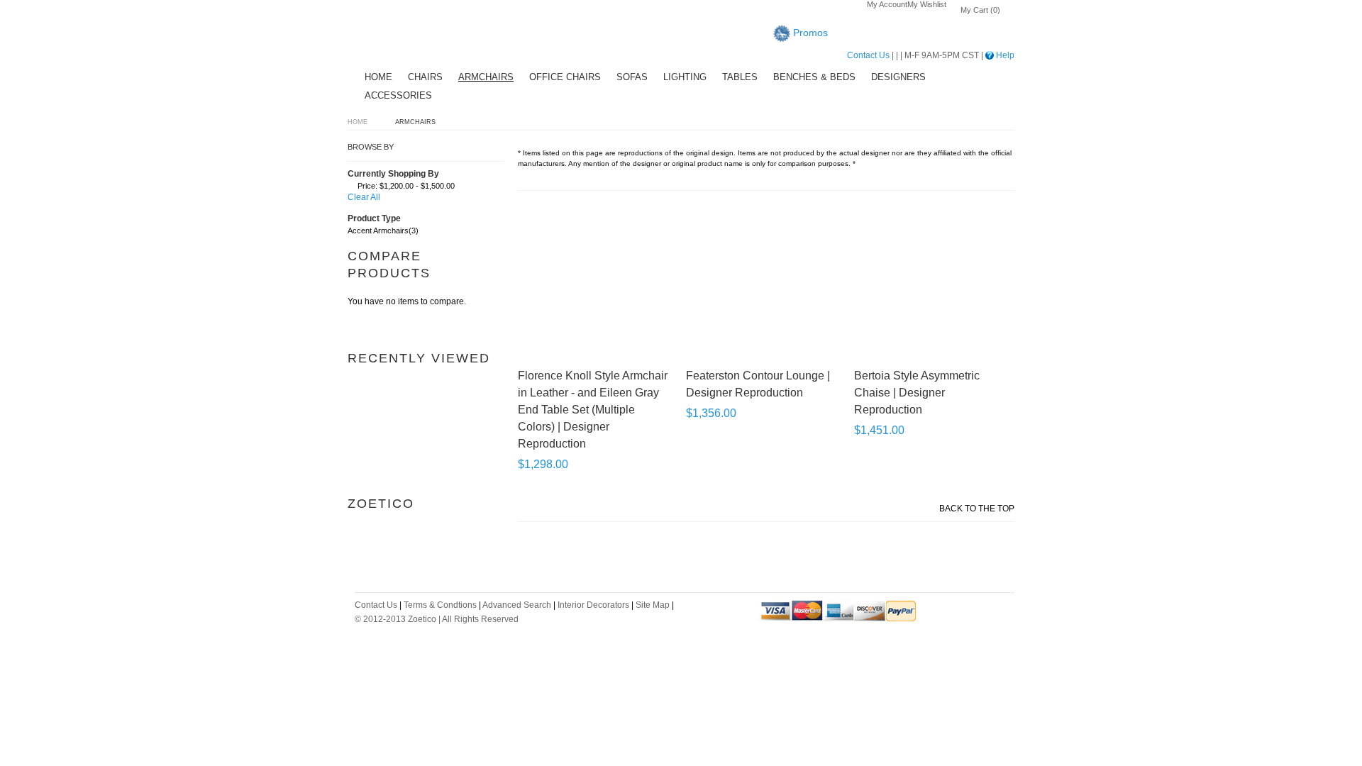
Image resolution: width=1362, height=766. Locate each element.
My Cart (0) (980, 10)
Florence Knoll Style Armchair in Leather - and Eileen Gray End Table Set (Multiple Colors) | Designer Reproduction (593, 410)
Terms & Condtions (440, 605)
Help (1004, 55)
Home (357, 122)
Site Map (653, 605)
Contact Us (868, 55)
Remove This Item (351, 188)
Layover (401, 36)
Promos (809, 32)
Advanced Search (516, 605)
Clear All (364, 197)
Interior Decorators (593, 605)
